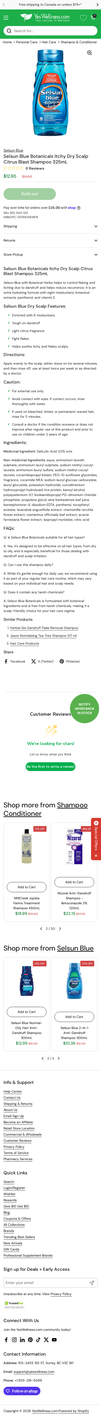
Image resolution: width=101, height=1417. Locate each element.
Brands (9, 1231)
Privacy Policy (14, 1147)
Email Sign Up (14, 1116)
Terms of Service (16, 1153)
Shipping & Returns (18, 1104)
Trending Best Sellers (19, 1237)
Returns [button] (9, 240)
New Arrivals (13, 1243)
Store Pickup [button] (13, 254)
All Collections (14, 1225)
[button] (92, 17)
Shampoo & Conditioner (79, 42)
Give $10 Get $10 (16, 1206)
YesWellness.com (45, 1411)
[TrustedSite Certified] (14, 1304)
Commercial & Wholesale (23, 1134)
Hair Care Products (24, 643)
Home (7, 42)
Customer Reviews (17, 1140)
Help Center (13, 1091)
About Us (10, 1110)
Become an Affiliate (18, 1122)
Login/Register (14, 1188)
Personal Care (26, 42)
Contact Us (12, 1097)
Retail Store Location (19, 1128)
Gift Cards (11, 1249)
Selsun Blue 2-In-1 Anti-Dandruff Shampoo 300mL (74, 1033)
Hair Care (49, 42)
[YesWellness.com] (44, 17)
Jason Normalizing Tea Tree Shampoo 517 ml (43, 635)
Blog (7, 1212)
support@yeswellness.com (34, 1372)
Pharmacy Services (18, 1159)
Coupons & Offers (17, 1218)
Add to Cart (26, 887)
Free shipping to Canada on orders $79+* (50, 4)
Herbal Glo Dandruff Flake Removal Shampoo (44, 628)
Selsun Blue (75, 948)
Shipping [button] (10, 226)
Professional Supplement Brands (28, 1255)
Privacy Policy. (61, 1294)
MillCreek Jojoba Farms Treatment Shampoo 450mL (26, 903)
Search (9, 1182)
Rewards (10, 1200)
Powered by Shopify (73, 1411)
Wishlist (9, 1194)
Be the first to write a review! (50, 766)
